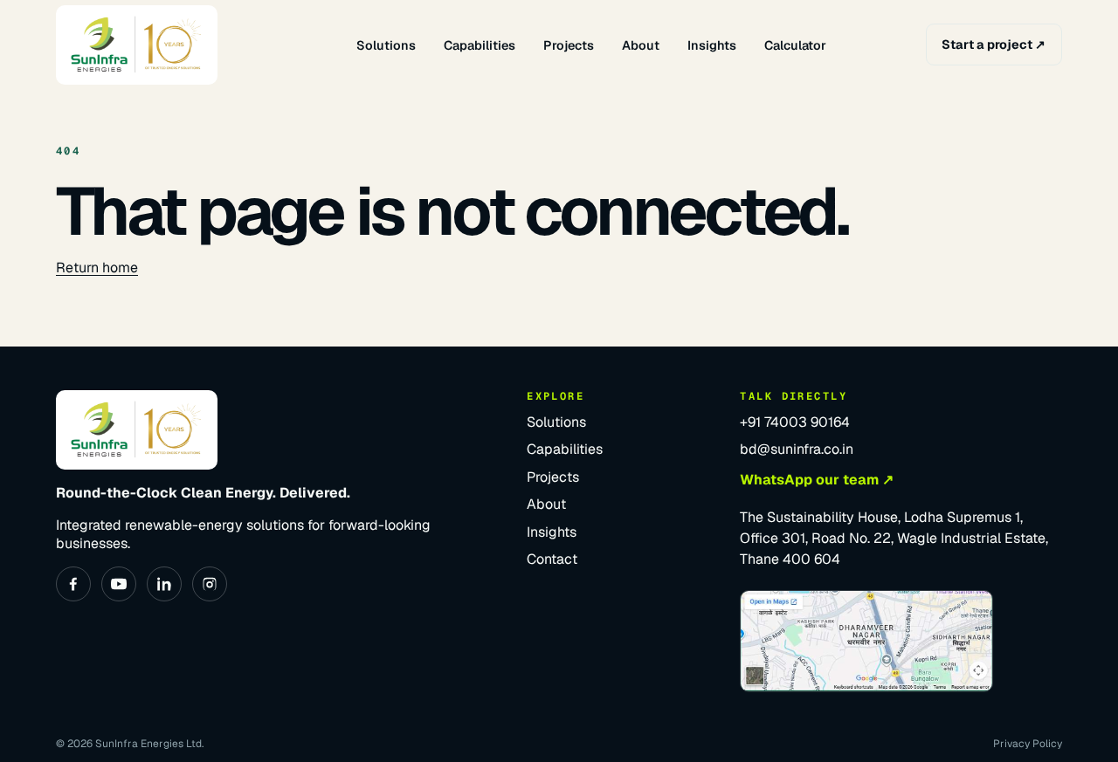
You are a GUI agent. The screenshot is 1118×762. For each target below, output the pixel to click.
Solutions (386, 45)
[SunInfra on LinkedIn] (164, 583)
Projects (568, 45)
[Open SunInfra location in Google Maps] (866, 641)
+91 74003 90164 (795, 422)
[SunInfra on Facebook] (73, 583)
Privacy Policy (1027, 744)
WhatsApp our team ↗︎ (817, 479)
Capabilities (479, 45)
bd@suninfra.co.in (796, 449)
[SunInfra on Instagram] (209, 583)
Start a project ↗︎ (994, 44)
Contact (552, 559)
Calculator (795, 45)
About (640, 45)
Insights (711, 45)
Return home (97, 267)
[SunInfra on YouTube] (118, 583)
